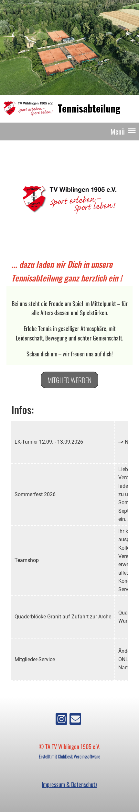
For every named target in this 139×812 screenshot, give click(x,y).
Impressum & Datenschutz (69, 784)
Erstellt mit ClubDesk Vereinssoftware (69, 756)
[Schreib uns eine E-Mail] (75, 719)
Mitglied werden (69, 380)
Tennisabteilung (89, 108)
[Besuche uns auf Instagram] (61, 719)
